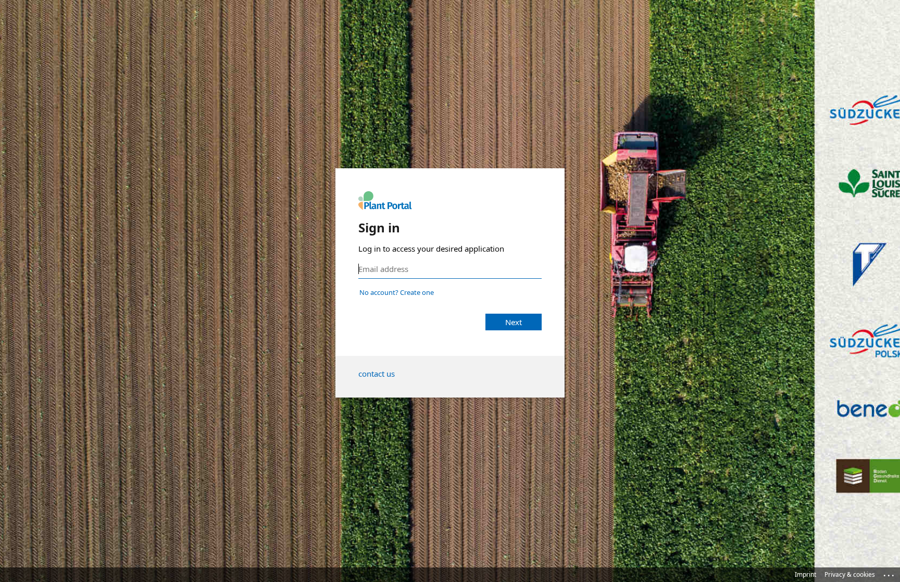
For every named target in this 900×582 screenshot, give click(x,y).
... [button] (889, 573)
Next (513, 322)
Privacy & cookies (849, 574)
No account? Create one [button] (396, 292)
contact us (376, 373)
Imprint (805, 574)
